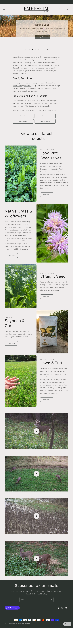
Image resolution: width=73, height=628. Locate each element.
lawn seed (27, 86)
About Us (45, 116)
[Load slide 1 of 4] (29, 49)
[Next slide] (43, 50)
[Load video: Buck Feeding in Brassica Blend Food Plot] (36, 431)
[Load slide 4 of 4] (38, 49)
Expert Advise (45, 121)
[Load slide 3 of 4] (35, 49)
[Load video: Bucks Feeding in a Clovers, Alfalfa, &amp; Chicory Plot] (36, 473)
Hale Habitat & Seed (14, 623)
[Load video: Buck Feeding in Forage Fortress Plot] (36, 516)
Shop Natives (42, 37)
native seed (49, 83)
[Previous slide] (25, 50)
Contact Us (23, 121)
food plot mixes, (38, 83)
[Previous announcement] (4, 2)
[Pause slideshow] (48, 50)
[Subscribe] (51, 599)
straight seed (17, 86)
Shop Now (23, 116)
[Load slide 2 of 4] (32, 49)
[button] (4, 9)
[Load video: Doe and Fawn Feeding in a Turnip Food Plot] (36, 558)
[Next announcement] (69, 2)
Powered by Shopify (25, 623)
